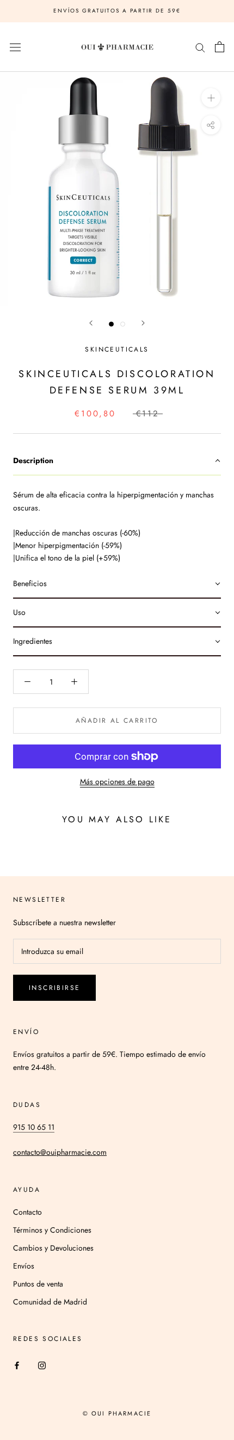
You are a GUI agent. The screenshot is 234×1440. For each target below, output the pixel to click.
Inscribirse (54, 988)
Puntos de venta (38, 1283)
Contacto (27, 1212)
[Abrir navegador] (15, 47)
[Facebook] (17, 1365)
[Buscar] (200, 47)
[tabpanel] (117, 523)
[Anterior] (91, 323)
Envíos (23, 1265)
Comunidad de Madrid (50, 1301)
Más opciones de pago (117, 781)
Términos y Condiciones (52, 1229)
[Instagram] (42, 1365)
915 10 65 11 (33, 1127)
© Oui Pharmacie (117, 1413)
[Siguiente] (143, 323)
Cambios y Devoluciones (53, 1247)
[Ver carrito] (219, 46)
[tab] (117, 461)
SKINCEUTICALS (117, 349)
